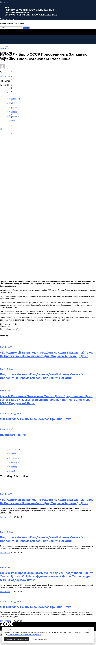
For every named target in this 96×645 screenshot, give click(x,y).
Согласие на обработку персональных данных (31, 15)
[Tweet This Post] (50, 442)
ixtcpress (5, 76)
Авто (11, 80)
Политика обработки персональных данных (29, 10)
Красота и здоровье (20, 92)
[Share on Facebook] (50, 89)
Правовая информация (17, 12)
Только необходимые (39, 639)
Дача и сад (14, 68)
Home (7, 7)
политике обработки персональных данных (24, 635)
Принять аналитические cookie (17, 639)
